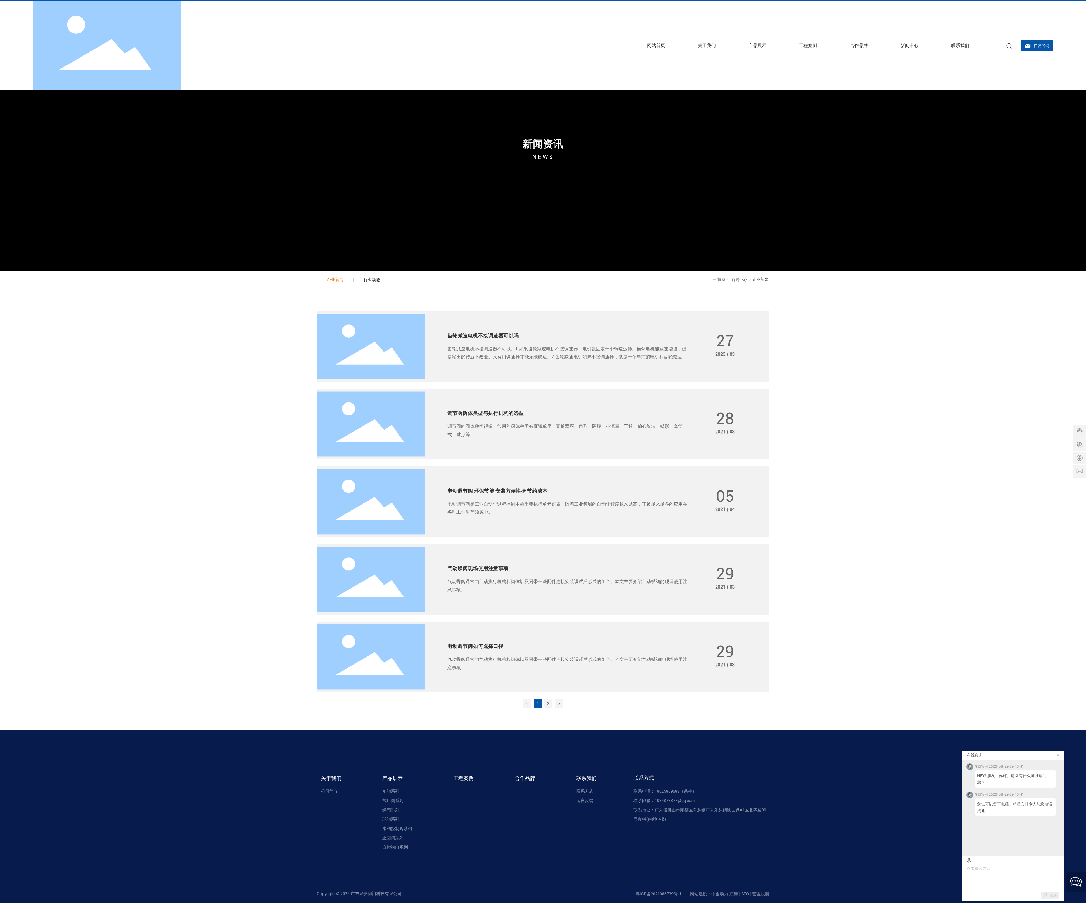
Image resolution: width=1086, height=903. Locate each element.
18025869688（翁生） (676, 791)
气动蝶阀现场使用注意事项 (477, 568)
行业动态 (371, 279)
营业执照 (760, 893)
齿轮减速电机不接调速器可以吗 (483, 336)
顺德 (733, 893)
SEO (745, 893)
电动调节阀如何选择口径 (475, 646)
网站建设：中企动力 (709, 893)
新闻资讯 (543, 144)
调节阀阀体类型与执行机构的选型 (485, 413)
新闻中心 (739, 279)
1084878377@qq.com (675, 800)
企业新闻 (335, 279)
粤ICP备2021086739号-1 (659, 893)
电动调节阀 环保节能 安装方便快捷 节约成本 (497, 491)
